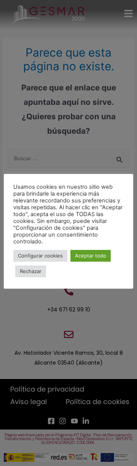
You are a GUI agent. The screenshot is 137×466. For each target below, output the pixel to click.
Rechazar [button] (30, 271)
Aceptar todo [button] (90, 256)
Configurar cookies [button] (40, 256)
